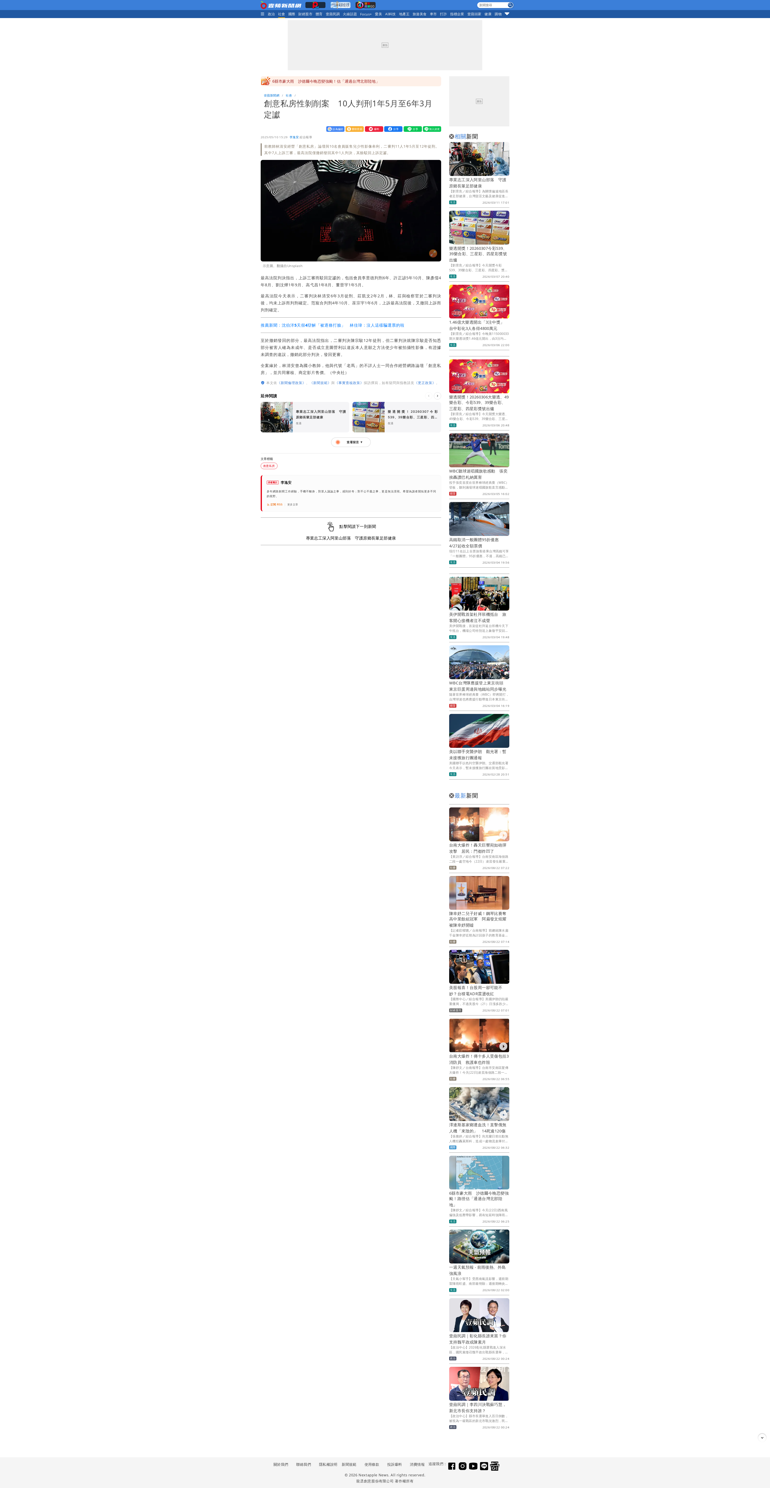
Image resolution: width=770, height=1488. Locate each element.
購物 (498, 14)
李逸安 (294, 137)
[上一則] (428, 395)
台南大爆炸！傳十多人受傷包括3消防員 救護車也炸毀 (320, 81)
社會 (281, 14)
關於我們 (281, 1464)
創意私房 (269, 466)
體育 (319, 14)
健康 (487, 14)
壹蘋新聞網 (271, 95)
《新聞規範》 (320, 382)
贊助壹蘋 (353, 129)
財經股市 (305, 14)
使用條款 (372, 1464)
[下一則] (437, 395)
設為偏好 (334, 129)
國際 (291, 14)
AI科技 (390, 14)
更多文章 (292, 504)
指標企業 (457, 14)
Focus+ (366, 14)
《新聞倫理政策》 (291, 382)
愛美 (378, 14)
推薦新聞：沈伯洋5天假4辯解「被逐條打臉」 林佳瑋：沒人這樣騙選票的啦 (332, 325)
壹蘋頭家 (474, 14)
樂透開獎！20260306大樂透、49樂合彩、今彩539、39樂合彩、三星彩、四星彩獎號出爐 (479, 402)
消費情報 (417, 1464)
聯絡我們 (303, 1464)
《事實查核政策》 (349, 382)
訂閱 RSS (277, 504)
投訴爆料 (394, 1464)
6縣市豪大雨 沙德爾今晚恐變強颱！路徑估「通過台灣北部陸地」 (479, 1198)
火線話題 (350, 14)
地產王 (404, 14)
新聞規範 (349, 1464)
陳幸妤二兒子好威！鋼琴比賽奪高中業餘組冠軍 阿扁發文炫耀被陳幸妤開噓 (478, 919)
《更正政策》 (425, 382)
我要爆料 (373, 129)
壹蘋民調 (333, 14)
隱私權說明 (327, 1464)
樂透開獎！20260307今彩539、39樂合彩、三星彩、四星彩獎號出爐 (478, 254)
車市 (433, 14)
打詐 (443, 14)
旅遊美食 (420, 14)
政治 (271, 14)
